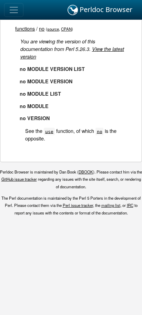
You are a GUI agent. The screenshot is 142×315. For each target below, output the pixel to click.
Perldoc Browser (105, 9)
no (41, 28)
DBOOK (86, 172)
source (53, 29)
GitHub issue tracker (19, 179)
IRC (130, 205)
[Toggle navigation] (13, 10)
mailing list (110, 205)
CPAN (66, 29)
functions (25, 28)
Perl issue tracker (78, 205)
